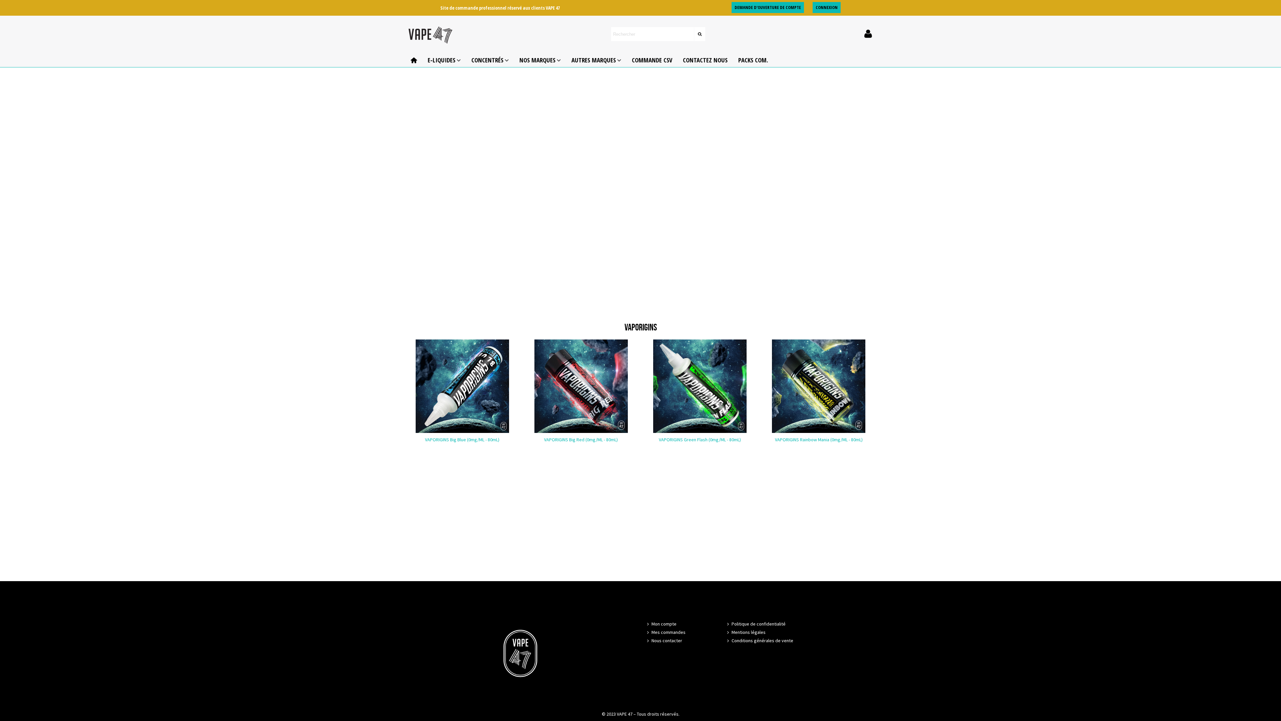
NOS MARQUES (537, 60)
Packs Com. (753, 60)
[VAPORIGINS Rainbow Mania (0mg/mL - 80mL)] (818, 386)
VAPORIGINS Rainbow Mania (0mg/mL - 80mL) (819, 440)
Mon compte (664, 624)
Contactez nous (705, 60)
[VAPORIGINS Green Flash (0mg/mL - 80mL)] (700, 386)
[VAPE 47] (430, 34)
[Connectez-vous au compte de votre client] (868, 34)
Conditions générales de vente (762, 641)
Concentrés (487, 60)
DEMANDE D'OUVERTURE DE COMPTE (768, 7)
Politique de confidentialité (759, 624)
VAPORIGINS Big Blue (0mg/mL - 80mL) (462, 440)
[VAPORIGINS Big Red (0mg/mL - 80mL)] (581, 386)
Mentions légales (749, 632)
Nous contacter (667, 641)
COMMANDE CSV (652, 60)
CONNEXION (827, 7)
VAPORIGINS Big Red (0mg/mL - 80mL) (581, 440)
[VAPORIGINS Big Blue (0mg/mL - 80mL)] (462, 386)
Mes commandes (669, 632)
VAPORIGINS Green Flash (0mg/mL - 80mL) (700, 440)
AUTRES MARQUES (593, 60)
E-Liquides (441, 60)
